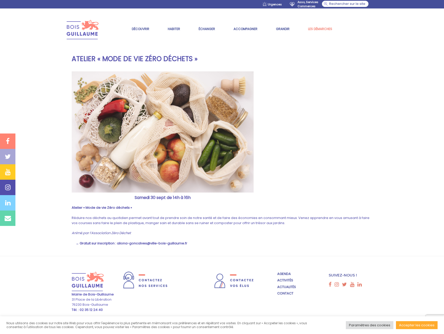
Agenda (284, 273)
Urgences (275, 4)
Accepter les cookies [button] (416, 325)
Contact (285, 293)
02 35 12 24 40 (91, 309)
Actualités (286, 286)
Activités (285, 280)
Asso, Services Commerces (308, 4)
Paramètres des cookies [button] (369, 325)
